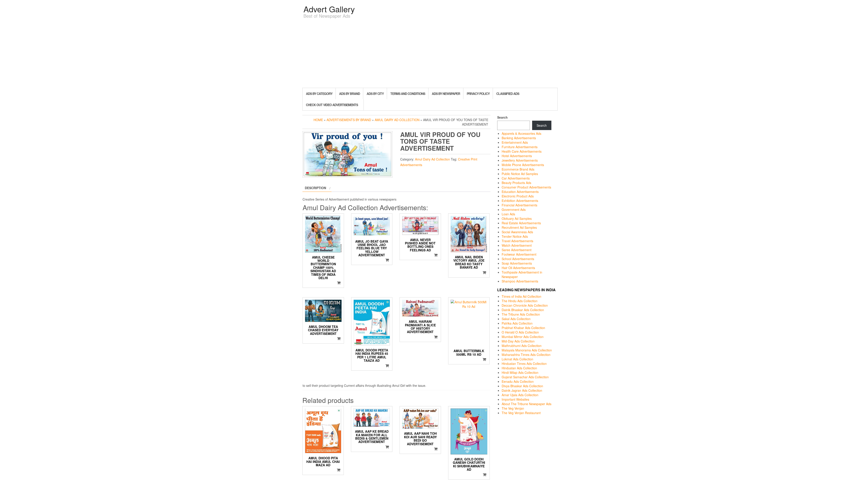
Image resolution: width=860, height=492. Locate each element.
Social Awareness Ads (517, 232)
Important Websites (515, 399)
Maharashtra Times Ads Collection (526, 354)
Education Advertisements (520, 191)
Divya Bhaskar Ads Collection (522, 386)
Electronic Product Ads (518, 196)
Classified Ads (507, 93)
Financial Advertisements (519, 205)
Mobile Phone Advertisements (523, 165)
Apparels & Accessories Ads (521, 133)
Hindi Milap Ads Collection (520, 372)
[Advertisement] (430, 54)
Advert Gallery (329, 9)
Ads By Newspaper (446, 93)
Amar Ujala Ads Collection (520, 395)
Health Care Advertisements (522, 151)
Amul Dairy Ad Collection (397, 120)
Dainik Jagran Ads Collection (522, 390)
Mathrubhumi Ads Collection (522, 345)
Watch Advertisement (517, 245)
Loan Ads (508, 214)
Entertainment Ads (515, 142)
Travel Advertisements (517, 241)
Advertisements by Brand (349, 120)
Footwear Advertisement (519, 254)
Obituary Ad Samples (517, 218)
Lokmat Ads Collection (517, 359)
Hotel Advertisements (517, 156)
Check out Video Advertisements (332, 105)
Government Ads (514, 209)
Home (318, 120)
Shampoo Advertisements (520, 281)
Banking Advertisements (519, 138)
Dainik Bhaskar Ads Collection (523, 310)
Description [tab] (315, 188)
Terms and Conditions (407, 93)
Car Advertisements (516, 178)
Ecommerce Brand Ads (518, 169)
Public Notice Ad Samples (520, 173)
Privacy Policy (478, 93)
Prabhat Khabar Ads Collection (523, 327)
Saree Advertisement (516, 250)
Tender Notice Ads (515, 236)
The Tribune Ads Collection (521, 314)
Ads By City (375, 93)
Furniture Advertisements (520, 147)
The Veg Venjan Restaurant (521, 413)
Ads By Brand (349, 93)
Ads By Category (319, 93)
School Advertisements (518, 259)
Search (502, 117)
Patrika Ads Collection (517, 323)
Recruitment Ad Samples (519, 227)
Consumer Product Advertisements (526, 187)
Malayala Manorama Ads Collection (527, 350)
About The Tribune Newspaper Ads (526, 404)
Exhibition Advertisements (520, 200)
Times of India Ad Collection (521, 296)
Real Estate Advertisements (521, 223)
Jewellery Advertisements (520, 160)
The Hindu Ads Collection (520, 301)
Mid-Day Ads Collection (518, 341)
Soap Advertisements (517, 263)
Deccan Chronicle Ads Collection (525, 305)
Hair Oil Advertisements (518, 267)
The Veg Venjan (513, 408)
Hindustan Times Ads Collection (524, 363)
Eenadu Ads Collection (518, 381)
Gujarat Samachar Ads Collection (525, 377)
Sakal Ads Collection (516, 319)
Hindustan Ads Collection (519, 368)
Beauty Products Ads (516, 182)
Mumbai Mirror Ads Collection (523, 336)
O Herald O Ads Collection (520, 332)
